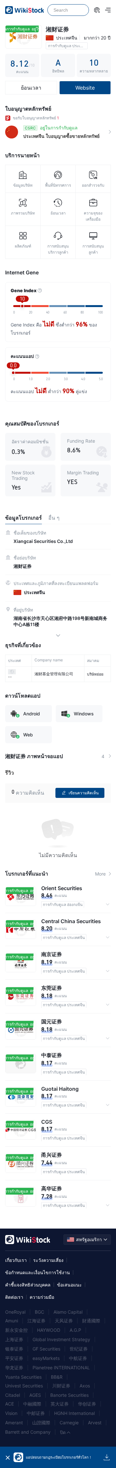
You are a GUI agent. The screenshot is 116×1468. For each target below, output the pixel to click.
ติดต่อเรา (14, 1297)
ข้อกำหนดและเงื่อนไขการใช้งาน (37, 1272)
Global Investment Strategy (61, 1339)
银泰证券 (14, 1349)
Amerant (14, 1422)
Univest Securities (24, 1385)
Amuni (11, 1320)
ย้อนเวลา (31, 87)
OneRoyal (15, 1312)
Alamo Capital (67, 1312)
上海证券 (14, 1339)
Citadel (12, 1395)
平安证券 (14, 1358)
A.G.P (75, 1330)
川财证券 (61, 1385)
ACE (9, 1404)
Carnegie (69, 1422)
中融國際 (32, 1404)
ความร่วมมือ (42, 1297)
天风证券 (64, 1320)
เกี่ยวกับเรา (16, 1260)
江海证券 (36, 1320)
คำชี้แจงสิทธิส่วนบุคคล (28, 1284)
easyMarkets (46, 1358)
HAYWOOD (48, 1330)
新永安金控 (16, 1330)
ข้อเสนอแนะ (69, 1284)
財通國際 (91, 1320)
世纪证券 (79, 1349)
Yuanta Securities (23, 1377)
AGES (35, 1395)
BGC (39, 1312)
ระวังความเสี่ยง (48, 1260)
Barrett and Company (28, 1432)
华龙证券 (14, 1367)
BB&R (57, 1377)
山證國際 (41, 1422)
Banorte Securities (69, 1395)
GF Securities (46, 1349)
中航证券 (78, 1358)
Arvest (95, 1422)
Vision (11, 1413)
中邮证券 (36, 1413)
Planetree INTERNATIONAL (61, 1367)
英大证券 (60, 1404)
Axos (85, 1385)
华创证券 (87, 1404)
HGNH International (74, 1413)
